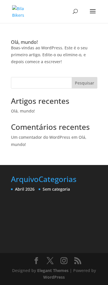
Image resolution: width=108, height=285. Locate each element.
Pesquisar (84, 83)
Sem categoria (56, 189)
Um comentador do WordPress (40, 137)
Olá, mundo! (24, 42)
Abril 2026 (25, 189)
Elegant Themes (53, 270)
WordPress (54, 277)
